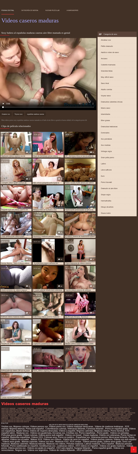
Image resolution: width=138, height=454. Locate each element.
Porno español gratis (102, 448)
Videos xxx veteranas (109, 435)
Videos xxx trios (46, 441)
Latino (103, 164)
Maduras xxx (22, 433)
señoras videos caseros (108, 416)
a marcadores (72, 10)
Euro (102, 176)
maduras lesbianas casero (40, 413)
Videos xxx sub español (125, 439)
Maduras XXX (62, 441)
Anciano (104, 59)
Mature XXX (36, 439)
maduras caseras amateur (120, 408)
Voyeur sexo (106, 96)
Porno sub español (35, 429)
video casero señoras (82, 417)
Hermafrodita (106, 201)
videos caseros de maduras (53, 419)
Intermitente (105, 114)
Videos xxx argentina (38, 450)
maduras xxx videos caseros (30, 414)
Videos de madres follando (62, 450)
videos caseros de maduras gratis (15, 422)
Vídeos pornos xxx (17, 448)
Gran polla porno (107, 157)
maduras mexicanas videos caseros (67, 413)
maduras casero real (55, 410)
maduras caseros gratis (98, 410)
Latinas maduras (92, 444)
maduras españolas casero (36, 411)
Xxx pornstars (106, 139)
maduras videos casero (116, 413)
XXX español (108, 444)
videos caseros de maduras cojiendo (16, 420)
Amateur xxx (106, 40)
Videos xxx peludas (119, 433)
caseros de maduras (26, 408)
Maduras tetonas (37, 444)
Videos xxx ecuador (20, 439)
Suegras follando (82, 448)
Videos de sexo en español (76, 439)
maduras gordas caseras (120, 411)
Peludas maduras (74, 444)
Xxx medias (105, 145)
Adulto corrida (106, 89)
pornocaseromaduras (114, 414)
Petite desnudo (107, 46)
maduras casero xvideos (76, 410)
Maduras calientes (19, 444)
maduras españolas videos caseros (63, 411)
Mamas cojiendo (29, 441)
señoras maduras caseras (86, 416)
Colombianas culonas (55, 429)
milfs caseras (68, 414)
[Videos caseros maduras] (134, 450)
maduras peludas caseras (94, 413)
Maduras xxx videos (55, 444)
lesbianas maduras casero (66, 408)
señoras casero (24, 416)
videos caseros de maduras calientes (82, 419)
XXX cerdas (76, 441)
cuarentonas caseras (45, 408)
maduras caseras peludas (11, 410)
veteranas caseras (63, 417)
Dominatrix (105, 133)
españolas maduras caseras (35, 114)
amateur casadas (8, 408)
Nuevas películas (52, 10)
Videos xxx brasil (73, 435)
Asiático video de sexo (110, 52)
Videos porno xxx (57, 426)
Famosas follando (95, 429)
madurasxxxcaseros (52, 414)
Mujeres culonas (21, 426)
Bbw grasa (105, 120)
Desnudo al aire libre (109, 188)
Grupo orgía (105, 195)
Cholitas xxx (72, 433)
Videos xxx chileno (52, 439)
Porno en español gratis (116, 429)
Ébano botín (106, 213)
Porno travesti (106, 182)
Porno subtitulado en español (24, 446)
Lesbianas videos (65, 446)
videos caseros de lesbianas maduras (25, 419)
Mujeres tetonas (17, 429)
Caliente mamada (108, 65)
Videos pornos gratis (92, 441)
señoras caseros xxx (41, 416)
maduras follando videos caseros (94, 411)
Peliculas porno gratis (11, 435)
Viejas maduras (90, 435)
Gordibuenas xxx (47, 446)
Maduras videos (102, 431)
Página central (7, 10)
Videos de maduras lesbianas (109, 426)
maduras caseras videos (34, 410)
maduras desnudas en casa (12, 411)
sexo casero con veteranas (21, 417)
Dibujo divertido (107, 207)
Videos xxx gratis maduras (112, 446)
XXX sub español (64, 448)
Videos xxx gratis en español (41, 448)
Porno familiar (117, 431)
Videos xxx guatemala (40, 433)
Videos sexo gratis (11, 441)
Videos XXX (37, 437)
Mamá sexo (105, 108)
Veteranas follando (76, 429)
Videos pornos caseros (102, 439)
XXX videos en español (87, 446)
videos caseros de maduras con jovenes (49, 420)
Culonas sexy (50, 437)
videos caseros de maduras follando (116, 420)
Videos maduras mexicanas (80, 426)
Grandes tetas (106, 71)
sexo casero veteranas (44, 417)
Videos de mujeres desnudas (44, 431)
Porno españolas (87, 433)
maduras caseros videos (119, 410)
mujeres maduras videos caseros (89, 414)
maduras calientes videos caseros (94, 408)
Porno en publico (66, 437)
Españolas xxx (83, 437)
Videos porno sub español (51, 435)
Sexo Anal (105, 83)
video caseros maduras (102, 417)
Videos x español (67, 431)
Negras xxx (21, 450)
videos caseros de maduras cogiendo (114, 419)
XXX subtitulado (85, 450)
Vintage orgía (106, 151)
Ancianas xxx (58, 433)
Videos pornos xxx (39, 426)
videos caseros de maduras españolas (83, 420)
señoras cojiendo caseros (63, 416)
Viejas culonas (30, 435)
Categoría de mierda (29, 10)
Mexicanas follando (118, 437)
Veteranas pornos (99, 437)
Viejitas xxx (6, 426)
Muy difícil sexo (107, 77)
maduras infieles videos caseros (14, 413)
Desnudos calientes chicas (111, 102)
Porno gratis (103, 433)
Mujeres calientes (84, 431)
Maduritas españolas (20, 437)
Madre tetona (22, 431)
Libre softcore (106, 170)
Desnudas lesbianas (109, 127)
